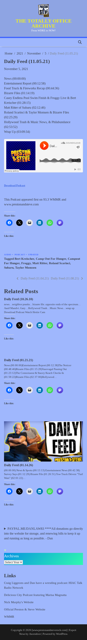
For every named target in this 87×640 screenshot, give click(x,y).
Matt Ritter (39, 263)
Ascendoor (35, 634)
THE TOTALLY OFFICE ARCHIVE (44, 23)
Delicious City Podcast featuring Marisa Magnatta (35, 595)
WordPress (61, 634)
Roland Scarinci (59, 263)
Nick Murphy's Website (19, 602)
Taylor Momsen (25, 267)
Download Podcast (14, 185)
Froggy (26, 263)
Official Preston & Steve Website (24, 609)
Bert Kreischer (24, 258)
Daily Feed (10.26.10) (18, 299)
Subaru (9, 267)
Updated (33, 255)
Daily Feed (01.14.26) (18, 465)
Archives (11, 556)
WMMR (9, 616)
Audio (7, 255)
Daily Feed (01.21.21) (18, 360)
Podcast (20, 255)
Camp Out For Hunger (51, 258)
